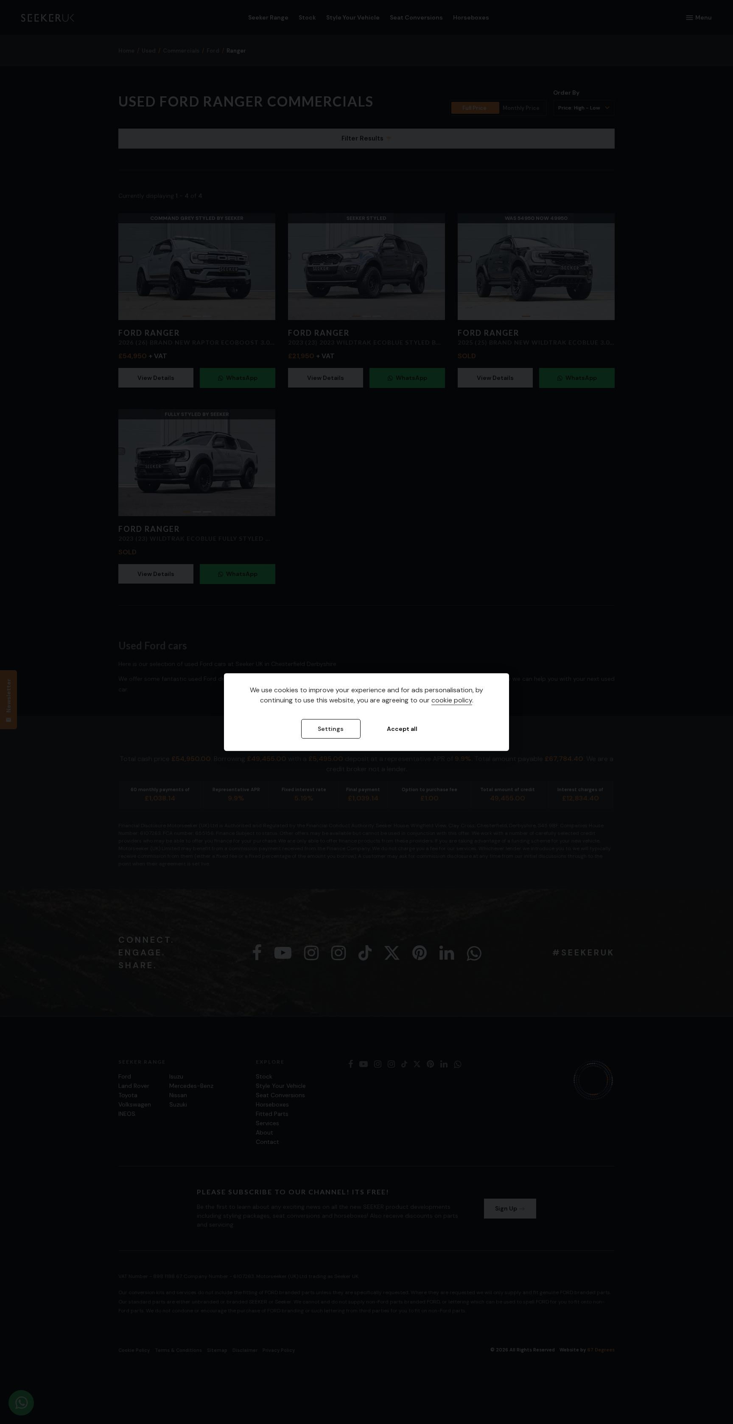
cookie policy (451, 700)
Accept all (402, 729)
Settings (331, 729)
